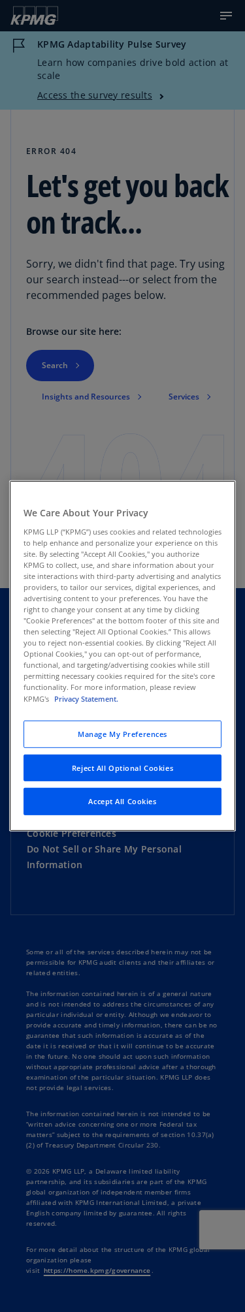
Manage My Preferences (122, 733)
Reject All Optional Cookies (122, 767)
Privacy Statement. (86, 698)
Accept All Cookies (122, 801)
